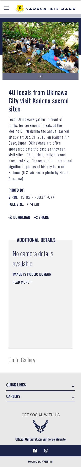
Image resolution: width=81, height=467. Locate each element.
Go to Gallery (22, 359)
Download (21, 217)
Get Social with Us (41, 415)
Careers (13, 396)
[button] (7, 9)
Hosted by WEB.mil (40, 461)
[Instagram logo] (46, 451)
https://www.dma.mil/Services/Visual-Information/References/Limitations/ (38, 340)
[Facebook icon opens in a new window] (35, 451)
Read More (21, 282)
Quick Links (16, 385)
